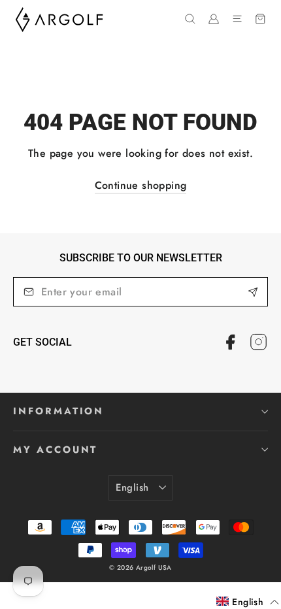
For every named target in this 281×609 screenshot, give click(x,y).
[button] (247, 602)
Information (58, 411)
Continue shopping (141, 185)
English (132, 487)
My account (55, 449)
